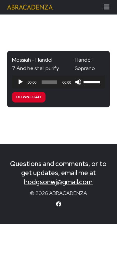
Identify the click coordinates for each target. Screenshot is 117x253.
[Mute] (78, 82)
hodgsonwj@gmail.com (58, 182)
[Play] (20, 82)
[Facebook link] (58, 204)
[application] (58, 82)
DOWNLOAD (28, 97)
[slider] (93, 81)
